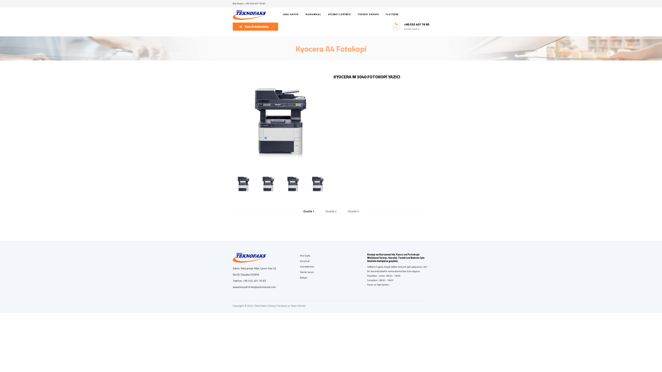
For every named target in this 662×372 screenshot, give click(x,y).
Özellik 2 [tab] (331, 211)
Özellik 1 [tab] (308, 211)
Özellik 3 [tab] (353, 211)
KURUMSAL (313, 14)
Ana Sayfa (305, 255)
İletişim (303, 277)
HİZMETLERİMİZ (339, 14)
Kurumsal (304, 261)
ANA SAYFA (291, 14)
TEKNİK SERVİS (368, 14)
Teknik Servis (307, 272)
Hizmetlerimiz (307, 266)
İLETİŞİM (392, 14)
